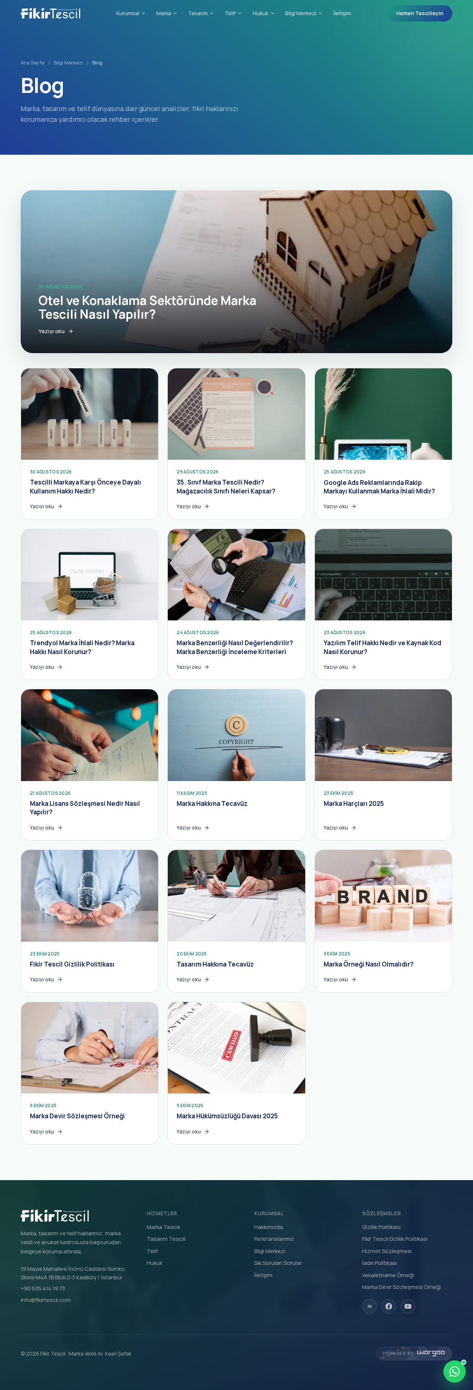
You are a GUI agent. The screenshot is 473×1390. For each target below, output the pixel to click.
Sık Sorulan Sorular (278, 1263)
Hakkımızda (268, 1227)
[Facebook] (388, 1306)
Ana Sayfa (32, 62)
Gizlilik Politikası (381, 1227)
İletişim (342, 13)
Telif (230, 13)
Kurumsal (127, 13)
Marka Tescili (163, 1227)
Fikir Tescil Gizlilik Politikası (395, 1239)
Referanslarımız (274, 1239)
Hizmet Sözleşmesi (387, 1251)
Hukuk (260, 13)
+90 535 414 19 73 (43, 1288)
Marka (163, 13)
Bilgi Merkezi (300, 13)
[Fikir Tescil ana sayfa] (50, 13)
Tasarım (198, 13)
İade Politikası (379, 1263)
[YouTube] (408, 1306)
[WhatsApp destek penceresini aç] (454, 1371)
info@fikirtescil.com (46, 1300)
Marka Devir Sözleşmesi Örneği (401, 1287)
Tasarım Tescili (166, 1239)
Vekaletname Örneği (388, 1275)
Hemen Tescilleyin (419, 13)
